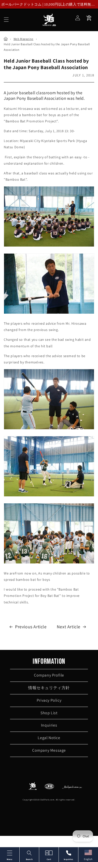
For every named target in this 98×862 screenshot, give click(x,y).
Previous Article (31, 627)
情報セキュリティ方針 (49, 687)
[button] (6, 19)
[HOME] (6, 39)
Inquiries (49, 725)
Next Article (68, 627)
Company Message (49, 750)
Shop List (48, 712)
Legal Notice (49, 737)
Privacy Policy (49, 700)
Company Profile (49, 675)
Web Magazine (23, 39)
